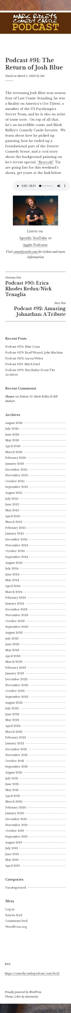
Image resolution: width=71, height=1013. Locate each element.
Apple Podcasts (35, 245)
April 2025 (12, 516)
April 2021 (12, 796)
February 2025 (15, 528)
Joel (42, 76)
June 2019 (12, 854)
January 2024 (14, 603)
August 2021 (13, 772)
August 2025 (13, 493)
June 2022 (12, 714)
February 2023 (15, 667)
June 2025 (12, 504)
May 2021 (12, 790)
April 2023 (12, 656)
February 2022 (15, 737)
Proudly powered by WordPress (23, 992)
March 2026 (13, 452)
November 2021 (16, 755)
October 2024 (15, 551)
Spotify (25, 238)
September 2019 (16, 836)
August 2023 (14, 632)
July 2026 (12, 428)
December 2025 (16, 469)
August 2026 (14, 423)
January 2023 (14, 673)
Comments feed (16, 921)
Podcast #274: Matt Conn (22, 346)
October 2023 (15, 621)
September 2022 (16, 696)
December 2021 (16, 749)
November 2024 (16, 545)
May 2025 (12, 510)
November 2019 (16, 825)
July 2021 (11, 778)
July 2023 (12, 638)
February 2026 (15, 458)
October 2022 (15, 691)
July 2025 (11, 498)
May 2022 (12, 720)
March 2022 (13, 731)
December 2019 (16, 819)
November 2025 (16, 475)
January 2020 (14, 813)
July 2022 (12, 708)
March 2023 (13, 661)
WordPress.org (16, 927)
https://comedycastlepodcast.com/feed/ (32, 973)
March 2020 (14, 801)
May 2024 (12, 580)
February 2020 (15, 807)
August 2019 (13, 842)
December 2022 (16, 679)
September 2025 (16, 487)
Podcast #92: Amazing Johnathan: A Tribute (40, 309)
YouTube (40, 238)
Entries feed (13, 915)
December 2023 (16, 609)
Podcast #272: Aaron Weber (24, 358)
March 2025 (13, 522)
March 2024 (13, 592)
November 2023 (16, 615)
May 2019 (12, 860)
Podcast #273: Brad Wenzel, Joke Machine (34, 352)
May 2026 (12, 440)
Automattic (31, 996)
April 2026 (12, 446)
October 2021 (14, 761)
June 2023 (12, 644)
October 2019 (14, 830)
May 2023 (12, 650)
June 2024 (12, 574)
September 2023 (16, 626)
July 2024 (12, 568)
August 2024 (14, 563)
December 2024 (16, 539)
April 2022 (12, 726)
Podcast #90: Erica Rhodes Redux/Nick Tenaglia (28, 286)
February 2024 (15, 597)
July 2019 (11, 848)
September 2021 (16, 766)
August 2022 (14, 702)
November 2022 (16, 685)
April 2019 (12, 865)
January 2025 (14, 533)
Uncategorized (15, 887)
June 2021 (12, 784)
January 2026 (14, 463)
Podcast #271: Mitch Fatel (22, 364)
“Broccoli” (45, 162)
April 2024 (12, 586)
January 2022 (14, 743)
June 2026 (12, 434)
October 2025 (14, 481)
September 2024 (16, 557)
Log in (9, 909)
